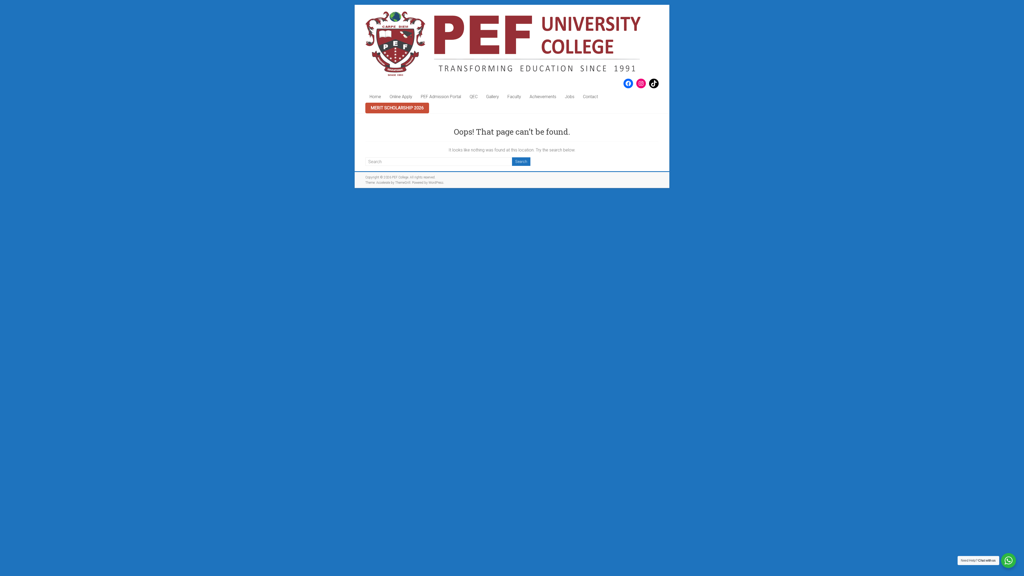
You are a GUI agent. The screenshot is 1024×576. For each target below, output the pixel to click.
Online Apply (401, 96)
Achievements (543, 96)
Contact (590, 96)
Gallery (492, 96)
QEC (474, 96)
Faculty (514, 96)
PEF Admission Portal (441, 96)
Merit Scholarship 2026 (397, 107)
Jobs (569, 96)
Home (375, 96)
